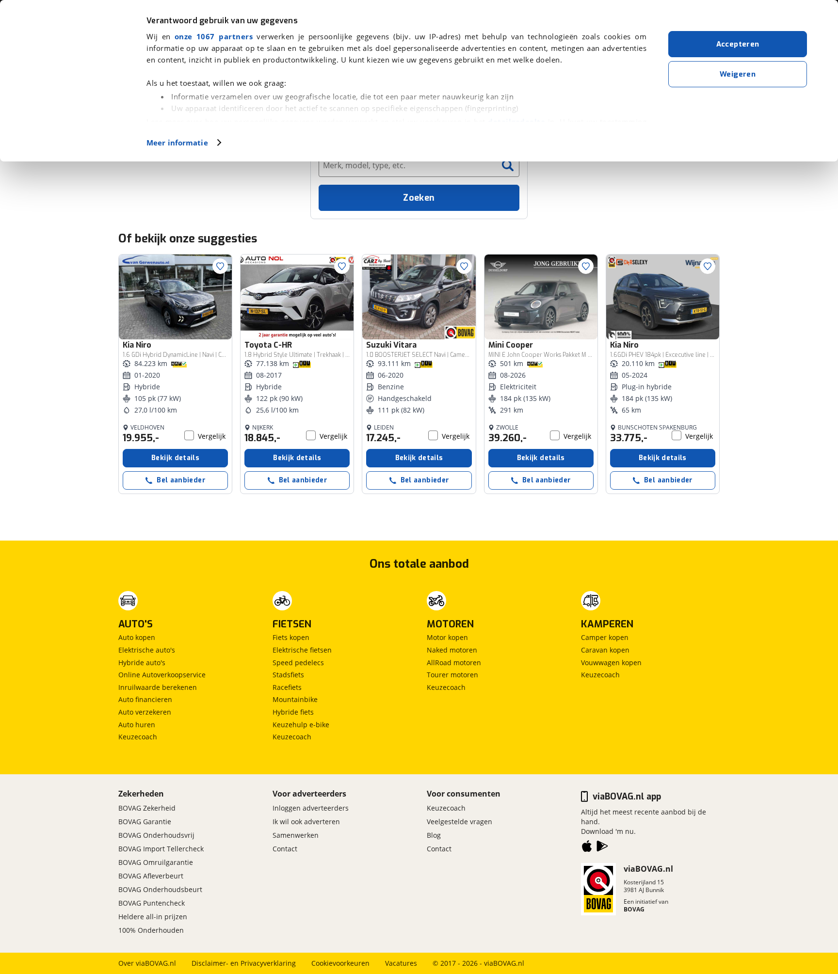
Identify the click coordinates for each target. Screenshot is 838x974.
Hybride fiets (293, 712)
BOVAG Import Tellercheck (161, 848)
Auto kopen (136, 637)
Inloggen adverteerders (311, 808)
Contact (285, 848)
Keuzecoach (137, 736)
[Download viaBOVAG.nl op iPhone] (587, 848)
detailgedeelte (516, 122)
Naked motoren (452, 650)
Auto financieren (145, 699)
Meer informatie (177, 142)
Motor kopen (447, 637)
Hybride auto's (141, 662)
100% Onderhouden (151, 930)
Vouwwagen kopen (611, 662)
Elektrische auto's (146, 650)
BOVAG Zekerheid (147, 808)
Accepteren (737, 44)
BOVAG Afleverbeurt (150, 875)
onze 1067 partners (214, 36)
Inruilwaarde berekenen (157, 687)
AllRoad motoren (454, 662)
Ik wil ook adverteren (306, 821)
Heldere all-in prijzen (152, 916)
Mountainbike (295, 699)
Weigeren (738, 74)
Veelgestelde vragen (459, 821)
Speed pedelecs (298, 662)
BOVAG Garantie (144, 821)
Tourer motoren (452, 674)
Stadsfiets (288, 674)
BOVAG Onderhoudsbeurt (160, 889)
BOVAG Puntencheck (151, 903)
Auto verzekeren (144, 712)
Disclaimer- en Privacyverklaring (244, 963)
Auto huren (136, 724)
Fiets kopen (291, 637)
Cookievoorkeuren (340, 963)
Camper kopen (604, 637)
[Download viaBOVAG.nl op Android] (602, 848)
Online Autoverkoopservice (162, 674)
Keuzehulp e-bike (301, 724)
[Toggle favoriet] (220, 266)
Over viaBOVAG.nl (147, 963)
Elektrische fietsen (302, 650)
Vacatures (401, 963)
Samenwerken (296, 835)
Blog (434, 835)
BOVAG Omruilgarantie (155, 862)
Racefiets (287, 687)
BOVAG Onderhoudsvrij (156, 835)
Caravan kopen (605, 650)
